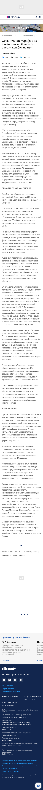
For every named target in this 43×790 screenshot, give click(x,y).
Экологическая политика (10, 771)
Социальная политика (9, 768)
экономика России (9, 552)
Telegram (26, 57)
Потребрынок (25, 552)
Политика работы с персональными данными (17, 763)
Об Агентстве (7, 686)
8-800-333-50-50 (9, 704)
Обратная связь (8, 689)
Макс (7, 57)
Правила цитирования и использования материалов (19, 760)
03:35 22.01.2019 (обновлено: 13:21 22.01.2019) (18, 36)
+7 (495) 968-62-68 (32, 697)
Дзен (16, 57)
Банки (35, 552)
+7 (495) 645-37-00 (10, 696)
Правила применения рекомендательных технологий (19, 766)
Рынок (14, 556)
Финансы (5, 556)
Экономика (21, 28)
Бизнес (21, 556)
